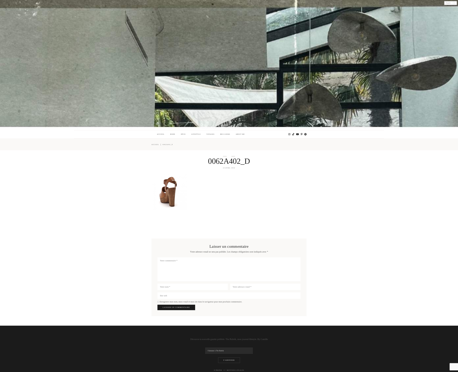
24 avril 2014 (229, 168)
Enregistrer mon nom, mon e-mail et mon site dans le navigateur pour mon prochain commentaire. (201, 302)
